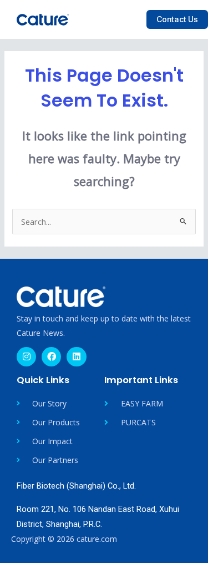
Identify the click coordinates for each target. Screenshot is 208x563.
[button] (127, 19)
